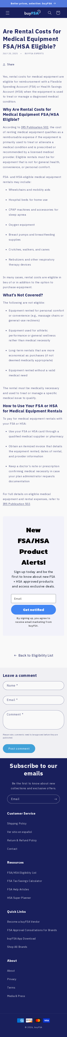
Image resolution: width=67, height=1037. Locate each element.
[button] (7, 13)
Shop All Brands (17, 946)
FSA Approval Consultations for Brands (32, 930)
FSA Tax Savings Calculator (24, 881)
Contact (12, 848)
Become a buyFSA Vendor (23, 921)
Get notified (33, 609)
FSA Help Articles (18, 889)
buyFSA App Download (21, 938)
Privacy (11, 979)
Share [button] (10, 64)
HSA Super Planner (19, 897)
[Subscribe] (55, 799)
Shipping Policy (16, 823)
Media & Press (16, 996)
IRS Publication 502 (34, 127)
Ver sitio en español (19, 832)
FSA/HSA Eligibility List (22, 872)
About (11, 970)
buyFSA (38, 1027)
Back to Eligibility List (35, 655)
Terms (11, 987)
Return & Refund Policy (22, 840)
